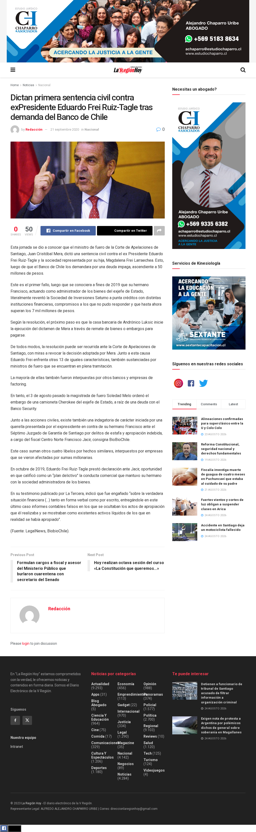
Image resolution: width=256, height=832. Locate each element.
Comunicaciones (105, 743)
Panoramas (153, 694)
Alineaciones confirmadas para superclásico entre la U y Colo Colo (222, 423)
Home (14, 85)
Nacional (44, 85)
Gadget (124, 705)
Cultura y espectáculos (102, 755)
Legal (122, 732)
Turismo (151, 760)
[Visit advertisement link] (128, 31)
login (26, 643)
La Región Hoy (31, 803)
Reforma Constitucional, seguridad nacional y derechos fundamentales (221, 448)
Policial (150, 705)
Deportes (99, 768)
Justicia (124, 722)
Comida (97, 736)
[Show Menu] (12, 69)
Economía (126, 684)
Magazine (126, 743)
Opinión (150, 684)
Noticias (28, 85)
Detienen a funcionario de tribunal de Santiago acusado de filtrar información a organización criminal (221, 693)
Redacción (34, 129)
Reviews (150, 736)
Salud (148, 743)
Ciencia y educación (100, 717)
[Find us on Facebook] (15, 720)
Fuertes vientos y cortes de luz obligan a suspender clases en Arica (222, 504)
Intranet (16, 747)
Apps (95, 694)
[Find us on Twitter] (27, 720)
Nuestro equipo (23, 738)
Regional (151, 726)
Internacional (129, 711)
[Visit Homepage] (128, 70)
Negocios (126, 764)
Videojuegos (154, 770)
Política (150, 715)
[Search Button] (243, 69)
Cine (95, 730)
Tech (148, 753)
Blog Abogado (98, 703)
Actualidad (100, 684)
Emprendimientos (132, 694)
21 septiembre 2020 (64, 129)
